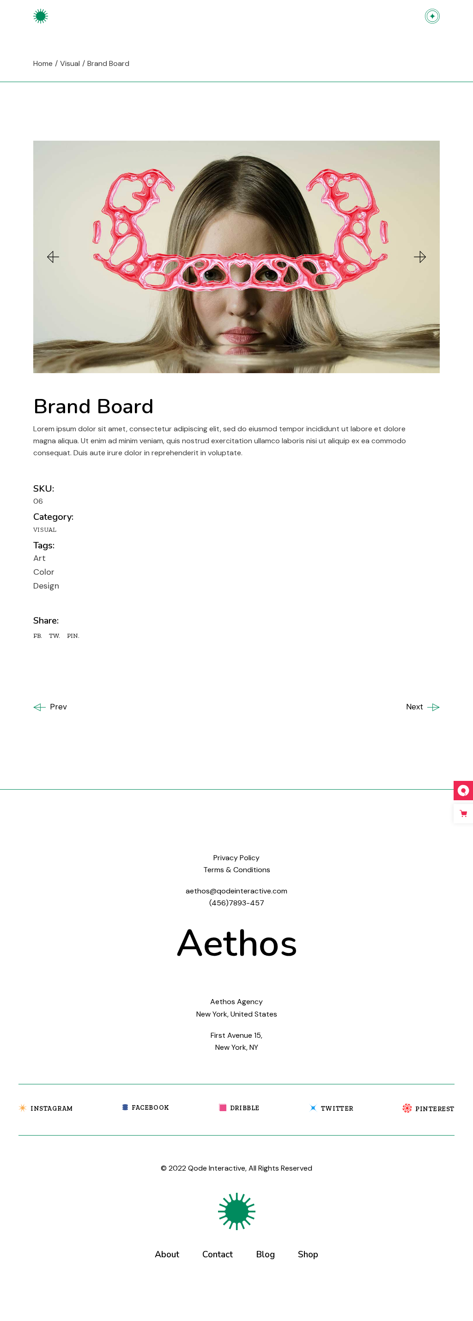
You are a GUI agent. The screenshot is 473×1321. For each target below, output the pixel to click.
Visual (45, 530)
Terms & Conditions (236, 870)
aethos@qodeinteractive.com (236, 891)
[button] (53, 257)
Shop (308, 1255)
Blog (265, 1255)
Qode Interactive (216, 1168)
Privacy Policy (236, 858)
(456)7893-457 (236, 903)
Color (44, 571)
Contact (217, 1255)
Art (39, 558)
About (167, 1255)
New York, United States (236, 1014)
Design (46, 585)
